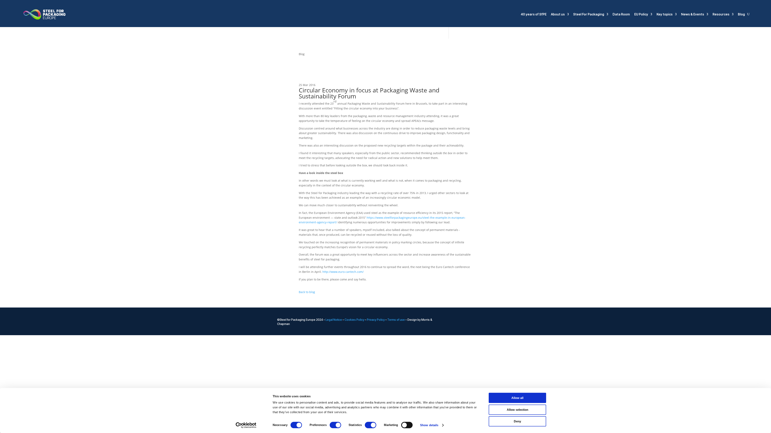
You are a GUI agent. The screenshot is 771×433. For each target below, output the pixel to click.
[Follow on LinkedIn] (474, 320)
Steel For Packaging (588, 14)
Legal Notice (333, 319)
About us (558, 14)
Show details (429, 425)
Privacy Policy (376, 319)
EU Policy (641, 14)
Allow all (517, 398)
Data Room (621, 14)
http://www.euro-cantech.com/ (343, 272)
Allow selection (517, 409)
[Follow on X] (482, 320)
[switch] (335, 425)
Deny (517, 421)
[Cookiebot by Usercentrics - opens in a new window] (246, 425)
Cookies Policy (354, 319)
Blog (741, 14)
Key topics (665, 14)
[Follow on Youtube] (490, 320)
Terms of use (396, 319)
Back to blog (307, 292)
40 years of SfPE (534, 14)
